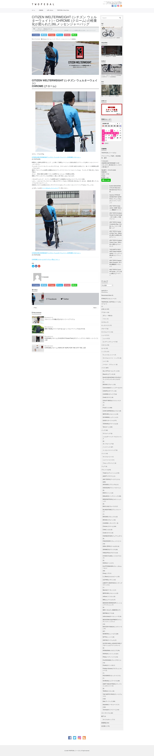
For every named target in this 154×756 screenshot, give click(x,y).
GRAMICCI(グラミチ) (109, 549)
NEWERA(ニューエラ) (109, 634)
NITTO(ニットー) (107, 637)
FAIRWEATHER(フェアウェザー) (112, 536)
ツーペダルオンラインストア (50, 188)
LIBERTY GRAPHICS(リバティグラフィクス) (112, 584)
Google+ (52, 35)
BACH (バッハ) (107, 493)
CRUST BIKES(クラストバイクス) (112, 401)
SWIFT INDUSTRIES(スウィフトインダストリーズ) (112, 685)
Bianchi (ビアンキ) (108, 374)
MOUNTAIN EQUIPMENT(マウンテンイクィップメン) (112, 620)
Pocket (68, 35)
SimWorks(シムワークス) (110, 681)
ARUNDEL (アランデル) (110, 484)
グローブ (104, 329)
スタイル (104, 345)
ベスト (105, 319)
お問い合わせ (50, 10)
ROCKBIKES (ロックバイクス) (111, 675)
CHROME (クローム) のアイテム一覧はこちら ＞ (46, 259)
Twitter (44, 35)
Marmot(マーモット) (108, 590)
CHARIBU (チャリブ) (109, 394)
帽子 (102, 716)
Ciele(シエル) (106, 529)
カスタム (104, 322)
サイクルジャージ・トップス (111, 358)
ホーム (33, 10)
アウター (104, 312)
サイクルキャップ (108, 719)
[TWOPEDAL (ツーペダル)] (54, 4)
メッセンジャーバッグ (65, 39)
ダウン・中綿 (106, 315)
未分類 (103, 726)
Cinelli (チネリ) (107, 397)
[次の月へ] (120, 123)
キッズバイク (105, 325)
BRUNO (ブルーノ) (108, 384)
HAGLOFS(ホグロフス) (109, 553)
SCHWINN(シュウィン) (109, 417)
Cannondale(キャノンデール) (111, 388)
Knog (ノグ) (106, 573)
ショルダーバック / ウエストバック (112, 437)
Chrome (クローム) (47, 39)
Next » (95, 308)
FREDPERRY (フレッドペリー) (112, 541)
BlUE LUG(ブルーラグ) (109, 506)
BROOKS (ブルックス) (109, 517)
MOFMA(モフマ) (107, 613)
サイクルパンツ (107, 457)
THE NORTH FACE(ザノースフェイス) (112, 695)
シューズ (104, 335)
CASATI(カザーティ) (109, 391)
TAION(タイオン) (107, 691)
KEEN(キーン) (107, 563)
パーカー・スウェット (109, 364)
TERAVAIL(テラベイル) (109, 424)
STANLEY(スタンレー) (107, 298)
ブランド (58, 39)
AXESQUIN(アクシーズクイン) (112, 488)
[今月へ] (117, 123)
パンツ (103, 453)
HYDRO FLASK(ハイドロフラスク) (112, 557)
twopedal (46, 277)
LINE (75, 35)
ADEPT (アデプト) (108, 476)
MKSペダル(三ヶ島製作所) (110, 610)
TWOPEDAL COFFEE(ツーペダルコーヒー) (111, 303)
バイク (103, 368)
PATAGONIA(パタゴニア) (110, 650)
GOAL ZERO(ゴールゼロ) (110, 546)
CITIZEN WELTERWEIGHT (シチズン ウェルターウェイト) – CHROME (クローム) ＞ (56, 157)
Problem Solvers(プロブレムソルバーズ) (112, 669)
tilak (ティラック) (108, 701)
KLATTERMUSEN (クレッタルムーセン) (112, 567)
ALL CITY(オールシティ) (110, 371)
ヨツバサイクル (105, 713)
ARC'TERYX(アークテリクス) (111, 479)
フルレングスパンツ (108, 463)
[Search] (120, 17)
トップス (104, 351)
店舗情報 (41, 10)
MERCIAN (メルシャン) (109, 414)
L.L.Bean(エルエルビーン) (110, 576)
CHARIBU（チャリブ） (109, 523)
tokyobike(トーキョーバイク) (111, 704)
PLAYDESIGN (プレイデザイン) (112, 660)
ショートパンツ (107, 460)
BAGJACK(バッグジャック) (110, 496)
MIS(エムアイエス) (108, 600)
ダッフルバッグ (107, 444)
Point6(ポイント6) (108, 665)
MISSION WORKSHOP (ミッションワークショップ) (112, 604)
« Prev (35, 308)
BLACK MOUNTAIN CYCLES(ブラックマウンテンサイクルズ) (112, 378)
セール (103, 348)
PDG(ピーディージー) (109, 657)
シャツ (105, 361)
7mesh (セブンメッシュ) (110, 473)
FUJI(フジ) (106, 408)
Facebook (36, 35)
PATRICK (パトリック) (109, 654)
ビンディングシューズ (109, 342)
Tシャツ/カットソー (108, 355)
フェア (103, 466)
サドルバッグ (106, 433)
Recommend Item (106, 295)
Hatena (60, 35)
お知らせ (104, 309)
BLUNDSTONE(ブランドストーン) (112, 510)
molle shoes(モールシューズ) (111, 616)
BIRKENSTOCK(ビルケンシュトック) (112, 500)
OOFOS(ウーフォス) (109, 640)
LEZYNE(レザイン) (108, 580)
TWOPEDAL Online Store (63, 10)
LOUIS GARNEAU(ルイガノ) (111, 411)
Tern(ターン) (106, 427)
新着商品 (74, 39)
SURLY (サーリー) (108, 420)
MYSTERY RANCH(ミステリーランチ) (112, 628)
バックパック (106, 447)
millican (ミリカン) (108, 596)
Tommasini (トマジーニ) (110, 710)
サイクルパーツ (105, 332)
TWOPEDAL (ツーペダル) (75, 750)
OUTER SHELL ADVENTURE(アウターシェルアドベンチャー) (112, 644)
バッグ (53, 39)
